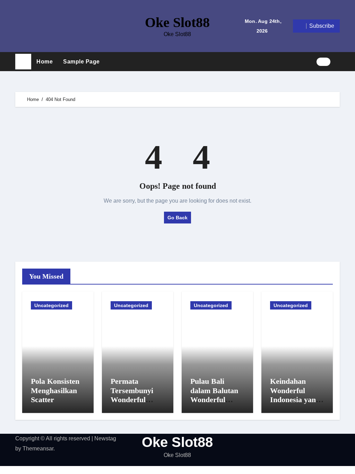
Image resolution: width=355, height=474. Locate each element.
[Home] (23, 62)
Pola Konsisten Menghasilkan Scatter (55, 390)
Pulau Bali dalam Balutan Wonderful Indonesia (214, 395)
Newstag (105, 438)
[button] (338, 61)
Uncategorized (51, 305)
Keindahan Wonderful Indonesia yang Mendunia (295, 395)
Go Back (177, 217)
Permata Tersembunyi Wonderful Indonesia (132, 395)
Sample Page (81, 62)
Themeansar (38, 448)
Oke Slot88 (177, 22)
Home (44, 62)
